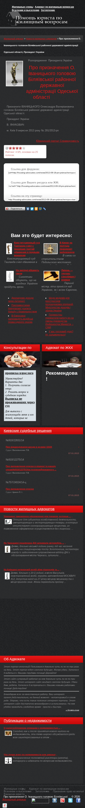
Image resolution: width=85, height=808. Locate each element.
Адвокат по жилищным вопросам (54, 7)
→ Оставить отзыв (72, 710)
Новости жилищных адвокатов (41, 38)
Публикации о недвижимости (28, 721)
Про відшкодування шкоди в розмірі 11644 (29, 447)
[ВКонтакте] (28, 208)
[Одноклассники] (36, 208)
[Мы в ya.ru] (4, 804)
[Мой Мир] (40, 208)
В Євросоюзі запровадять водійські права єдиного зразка (20, 318)
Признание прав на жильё (68, 791)
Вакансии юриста (14, 794)
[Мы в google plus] (62, 799)
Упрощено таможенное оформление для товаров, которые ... (37, 516)
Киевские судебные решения (28, 431)
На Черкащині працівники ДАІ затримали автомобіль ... (34, 543)
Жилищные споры (22, 7)
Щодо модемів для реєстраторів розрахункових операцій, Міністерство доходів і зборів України (59, 304)
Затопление (48, 10)
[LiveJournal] (44, 208)
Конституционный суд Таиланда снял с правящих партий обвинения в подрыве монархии (27, 249)
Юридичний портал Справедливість (57, 140)
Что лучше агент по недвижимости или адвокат (30, 754)
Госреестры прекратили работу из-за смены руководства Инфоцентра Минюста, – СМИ (59, 321)
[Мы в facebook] (78, 799)
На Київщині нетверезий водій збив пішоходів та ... (31, 569)
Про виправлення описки (20, 489)
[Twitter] (32, 208)
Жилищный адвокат (14, 38)
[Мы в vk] (54, 799)
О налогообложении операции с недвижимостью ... (32, 728)
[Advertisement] (44, 216)
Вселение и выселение (25, 10)
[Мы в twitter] (70, 799)
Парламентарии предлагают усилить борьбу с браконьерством (22, 308)
